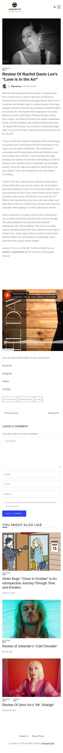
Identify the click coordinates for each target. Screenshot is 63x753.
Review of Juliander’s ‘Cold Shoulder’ (30, 646)
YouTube (6, 389)
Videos (16, 699)
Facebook (7, 365)
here (27, 358)
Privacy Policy (38, 736)
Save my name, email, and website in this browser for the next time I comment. (31, 504)
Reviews (6, 68)
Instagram (7, 373)
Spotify (5, 252)
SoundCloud (18, 252)
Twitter (5, 381)
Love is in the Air (10, 399)
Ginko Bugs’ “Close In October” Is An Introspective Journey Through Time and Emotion (29, 583)
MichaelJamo (16, 86)
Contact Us (23, 736)
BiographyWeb (48, 743)
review (38, 399)
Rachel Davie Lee (26, 399)
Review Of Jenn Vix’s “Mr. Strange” (28, 705)
